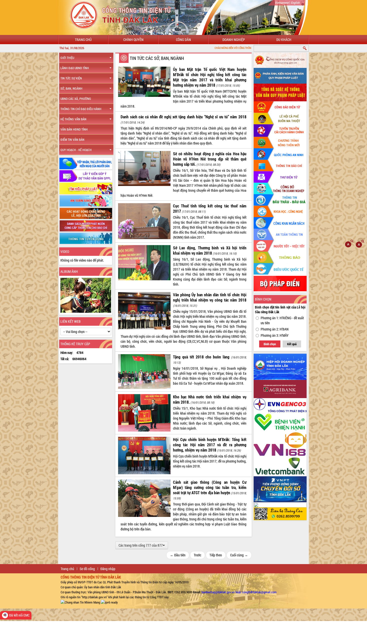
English (295, 2)
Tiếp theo (215, 555)
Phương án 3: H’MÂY (275, 335)
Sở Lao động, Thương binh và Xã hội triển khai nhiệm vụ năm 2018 (209, 250)
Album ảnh (69, 271)
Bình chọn (270, 344)
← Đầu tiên (177, 555)
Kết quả (292, 344)
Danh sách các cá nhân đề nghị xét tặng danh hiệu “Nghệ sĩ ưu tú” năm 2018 (183, 116)
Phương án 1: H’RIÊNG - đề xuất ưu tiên (282, 320)
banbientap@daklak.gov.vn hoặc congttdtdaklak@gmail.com (239, 592)
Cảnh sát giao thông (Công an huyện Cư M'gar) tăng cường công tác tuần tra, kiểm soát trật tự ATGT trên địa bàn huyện (209, 487)
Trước (197, 555)
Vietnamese (282, 2)
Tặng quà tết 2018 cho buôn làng (201, 356)
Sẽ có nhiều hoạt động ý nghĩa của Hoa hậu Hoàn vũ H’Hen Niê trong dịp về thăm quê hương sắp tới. (209, 159)
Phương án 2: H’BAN (275, 329)
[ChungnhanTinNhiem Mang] (80, 602)
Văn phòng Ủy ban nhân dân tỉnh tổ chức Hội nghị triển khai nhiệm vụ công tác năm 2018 (209, 297)
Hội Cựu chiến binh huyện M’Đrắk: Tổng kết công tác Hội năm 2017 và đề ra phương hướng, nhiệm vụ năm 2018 (209, 445)
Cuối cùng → (239, 555)
